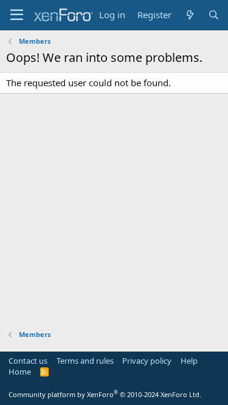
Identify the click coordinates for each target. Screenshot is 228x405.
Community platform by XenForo (105, 394)
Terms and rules (85, 360)
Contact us (28, 360)
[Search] (214, 15)
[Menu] (16, 15)
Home (20, 371)
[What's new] (189, 15)
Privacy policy (146, 360)
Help (189, 360)
